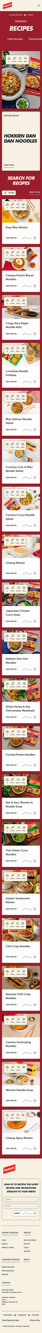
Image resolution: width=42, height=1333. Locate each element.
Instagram (7, 1315)
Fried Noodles (8, 1271)
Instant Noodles (10, 1233)
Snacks (27, 1233)
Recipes (30, 15)
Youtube (35, 1315)
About (27, 1259)
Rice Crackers (30, 1240)
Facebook (22, 1315)
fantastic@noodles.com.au (10, 1292)
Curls (26, 1248)
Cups (4, 1240)
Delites (27, 1244)
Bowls (5, 1244)
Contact (6, 1283)
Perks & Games (8, 1248)
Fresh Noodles (15, 39)
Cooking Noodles (15, 15)
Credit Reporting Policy (10, 1320)
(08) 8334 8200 (7, 1290)
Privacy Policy (35, 1320)
